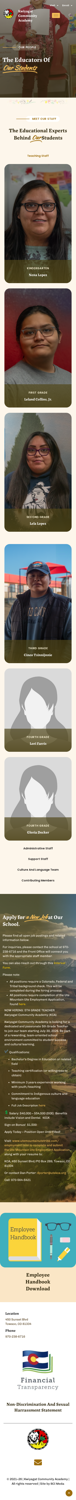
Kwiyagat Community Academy (27, 15)
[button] (70, 15)
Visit (52, 5)
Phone (10, 1330)
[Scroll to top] (69, 1493)
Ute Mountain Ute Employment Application (40, 1150)
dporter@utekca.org (51, 1173)
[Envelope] (38, 1462)
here (42, 1105)
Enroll (65, 5)
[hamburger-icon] (56, 15)
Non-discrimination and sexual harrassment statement (38, 1407)
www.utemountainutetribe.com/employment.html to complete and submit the (33, 1145)
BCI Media (57, 1483)
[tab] (38, 156)
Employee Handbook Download (37, 1281)
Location (12, 1313)
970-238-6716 (15, 1336)
